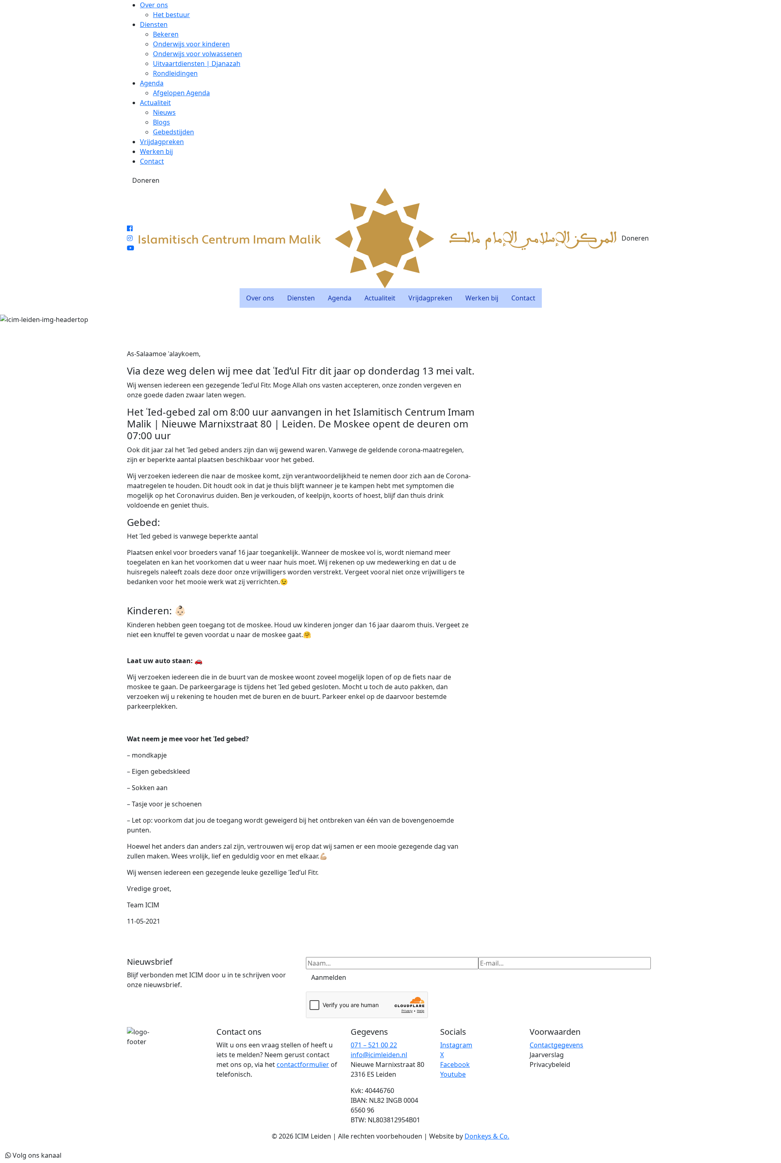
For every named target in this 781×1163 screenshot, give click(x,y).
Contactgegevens (556, 1044)
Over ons (154, 4)
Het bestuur (171, 14)
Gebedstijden (173, 131)
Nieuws (164, 112)
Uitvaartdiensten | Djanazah (196, 63)
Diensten (154, 24)
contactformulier (303, 1064)
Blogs (161, 122)
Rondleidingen (175, 73)
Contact (152, 161)
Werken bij (156, 151)
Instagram (456, 1044)
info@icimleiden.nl (379, 1054)
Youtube (453, 1074)
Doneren (145, 180)
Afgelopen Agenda (181, 92)
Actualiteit (155, 102)
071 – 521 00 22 (374, 1044)
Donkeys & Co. (487, 1136)
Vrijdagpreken (162, 141)
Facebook (455, 1064)
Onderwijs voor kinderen (191, 43)
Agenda (152, 83)
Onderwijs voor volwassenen (197, 53)
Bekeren (166, 34)
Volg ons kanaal (36, 1155)
